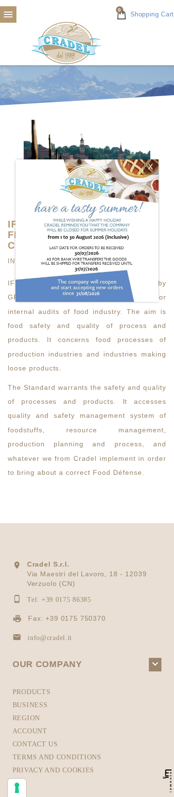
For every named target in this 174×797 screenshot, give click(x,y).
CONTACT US (35, 744)
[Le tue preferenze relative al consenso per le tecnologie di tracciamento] (17, 788)
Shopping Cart (146, 14)
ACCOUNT (30, 731)
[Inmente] (167, 780)
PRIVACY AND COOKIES (53, 770)
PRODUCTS (32, 692)
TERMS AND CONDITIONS (57, 757)
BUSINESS (30, 705)
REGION (26, 718)
